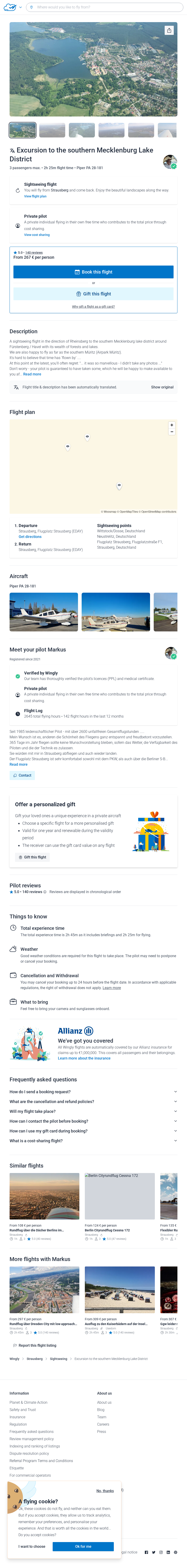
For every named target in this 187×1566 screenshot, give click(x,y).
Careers (103, 1424)
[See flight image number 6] (171, 130)
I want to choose (31, 1546)
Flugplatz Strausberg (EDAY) (60, 531)
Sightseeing (58, 1359)
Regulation (18, 1424)
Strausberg (35, 1359)
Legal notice (127, 1552)
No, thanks (105, 1491)
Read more (32, 374)
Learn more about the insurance (84, 1058)
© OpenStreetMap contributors (157, 511)
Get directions (30, 537)
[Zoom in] (172, 425)
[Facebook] (146, 1552)
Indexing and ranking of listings (35, 1446)
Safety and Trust (23, 1410)
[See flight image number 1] (23, 130)
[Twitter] (154, 1552)
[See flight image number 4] (112, 130)
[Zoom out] (172, 431)
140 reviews (34, 252)
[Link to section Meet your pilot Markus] (170, 168)
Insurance (17, 1417)
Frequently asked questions (32, 1431)
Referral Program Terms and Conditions (41, 1461)
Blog (100, 1410)
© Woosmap (108, 511)
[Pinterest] (175, 1552)
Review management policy (32, 1439)
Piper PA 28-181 (90, 168)
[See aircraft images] (44, 612)
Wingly (14, 1359)
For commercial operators (30, 1475)
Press (101, 1431)
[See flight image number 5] (141, 130)
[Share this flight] (169, 30)
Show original (162, 387)
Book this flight (97, 272)
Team (101, 1417)
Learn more (112, 988)
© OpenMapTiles (127, 511)
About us (104, 1402)
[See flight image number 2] (52, 130)
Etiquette (17, 1468)
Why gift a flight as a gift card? (93, 306)
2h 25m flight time (59, 168)
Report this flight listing (37, 1345)
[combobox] (104, 7)
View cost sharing (37, 235)
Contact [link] (25, 775)
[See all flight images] (93, 69)
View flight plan (35, 196)
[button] (67, 447)
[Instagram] (161, 1552)
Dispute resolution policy (29, 1453)
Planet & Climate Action (28, 1402)
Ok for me (83, 1546)
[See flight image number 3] (82, 130)
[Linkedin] (168, 1552)
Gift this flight (97, 294)
